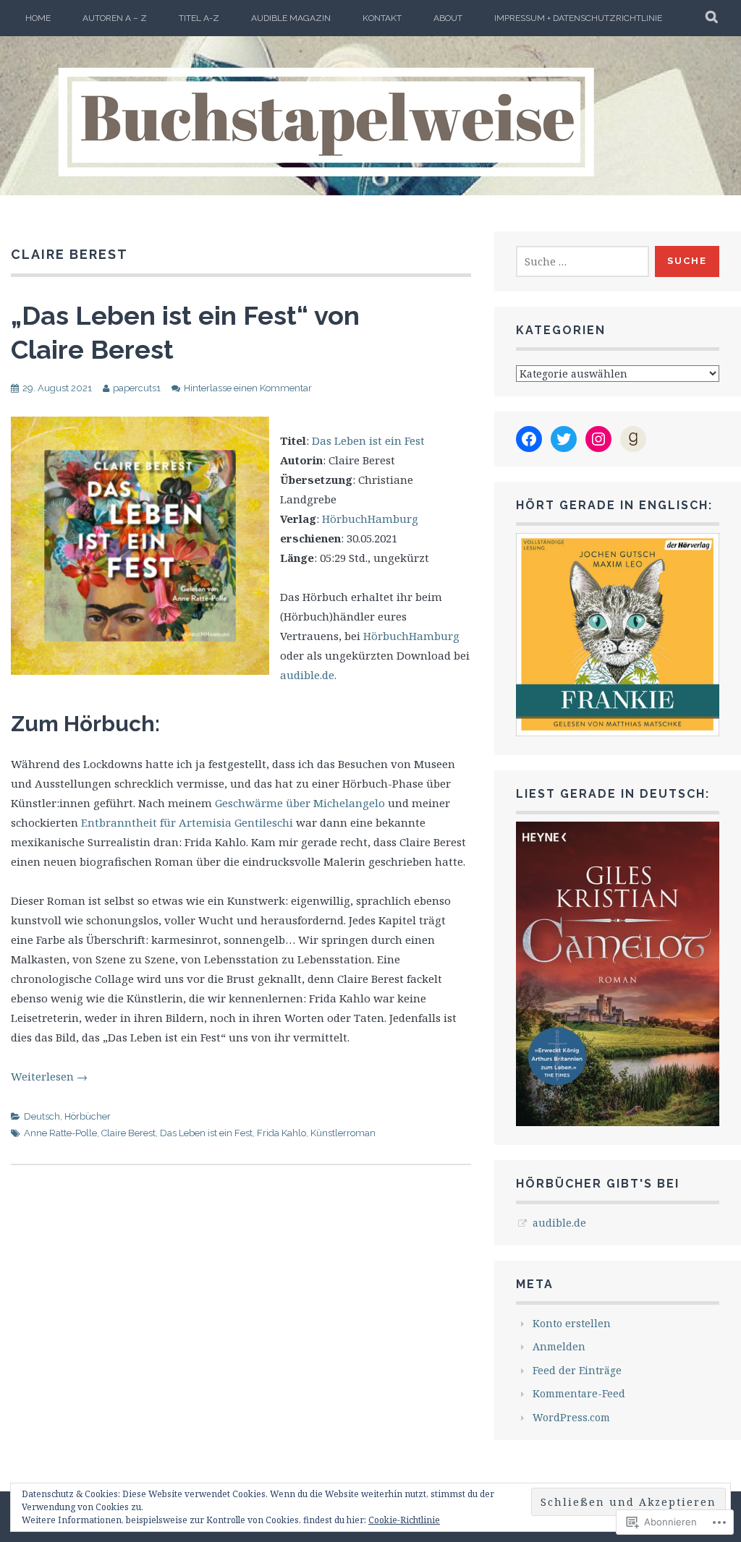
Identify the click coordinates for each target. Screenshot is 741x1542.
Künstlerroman (343, 1133)
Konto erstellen (572, 1323)
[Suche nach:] (582, 261)
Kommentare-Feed (579, 1393)
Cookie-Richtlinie (404, 1520)
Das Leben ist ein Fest (368, 440)
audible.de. (308, 675)
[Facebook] (529, 439)
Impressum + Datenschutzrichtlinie (578, 18)
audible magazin (291, 18)
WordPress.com (571, 1417)
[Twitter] (564, 439)
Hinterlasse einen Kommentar (248, 388)
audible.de (559, 1223)
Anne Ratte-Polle (60, 1133)
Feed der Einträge (577, 1370)
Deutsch (42, 1116)
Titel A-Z (199, 18)
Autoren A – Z (114, 18)
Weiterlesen (49, 1076)
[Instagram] (598, 439)
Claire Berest (128, 1133)
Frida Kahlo (281, 1133)
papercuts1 (137, 388)
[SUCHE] (712, 18)
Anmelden (559, 1346)
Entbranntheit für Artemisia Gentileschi (188, 822)
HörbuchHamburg (370, 518)
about (447, 18)
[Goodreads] (633, 439)
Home (38, 18)
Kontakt (382, 18)
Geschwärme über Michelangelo (300, 803)
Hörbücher (87, 1116)
